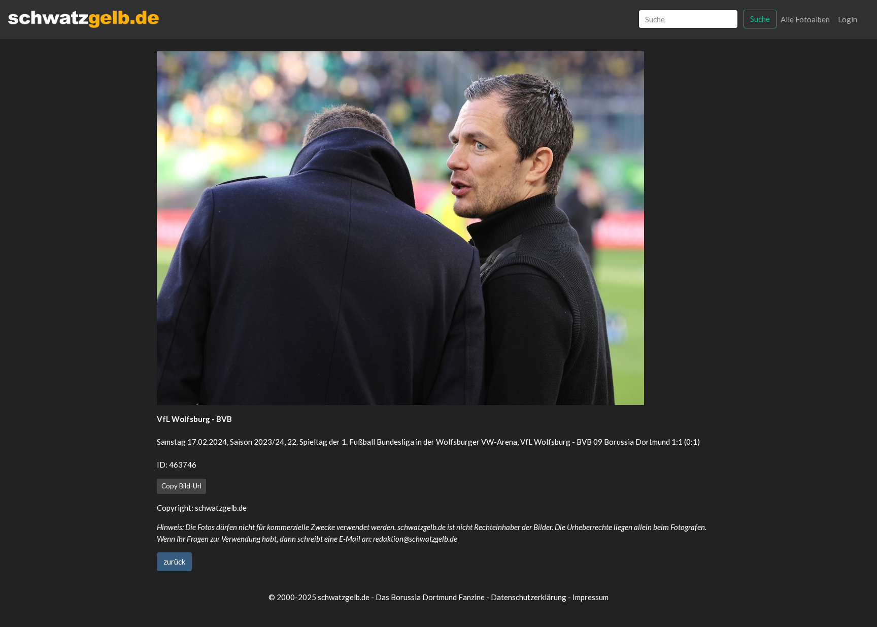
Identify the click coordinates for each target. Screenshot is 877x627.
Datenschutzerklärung (528, 597)
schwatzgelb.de (221, 507)
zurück (174, 561)
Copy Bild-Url (181, 486)
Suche (760, 18)
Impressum (590, 597)
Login (847, 19)
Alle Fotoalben (805, 19)
